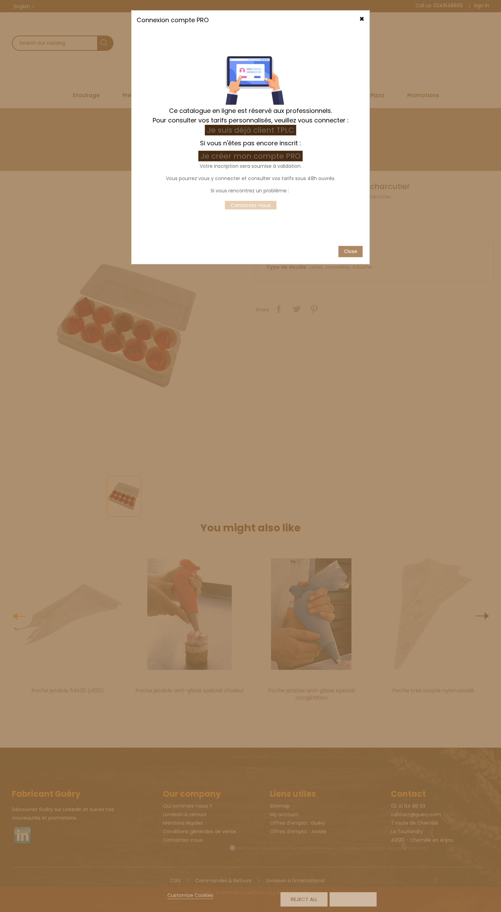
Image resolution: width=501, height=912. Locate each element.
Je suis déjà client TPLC (250, 130)
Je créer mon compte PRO (251, 156)
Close (350, 251)
